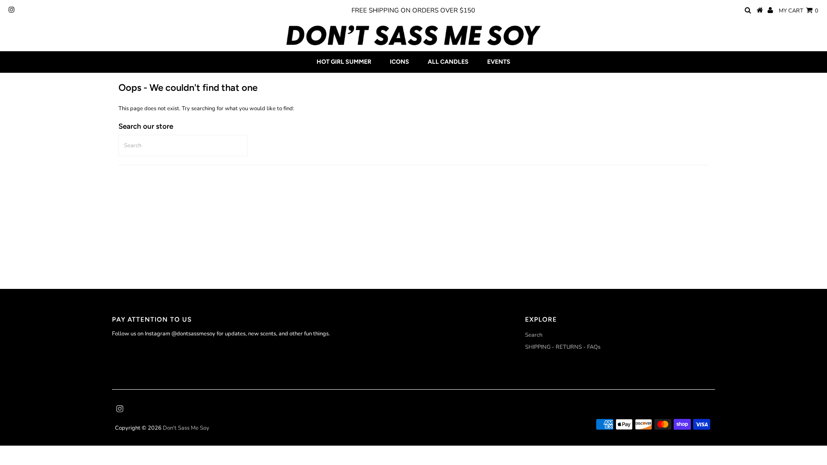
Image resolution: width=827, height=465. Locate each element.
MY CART (798, 11)
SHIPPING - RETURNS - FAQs (562, 347)
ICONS (399, 61)
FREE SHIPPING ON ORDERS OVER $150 (413, 10)
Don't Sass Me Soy (186, 428)
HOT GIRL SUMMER (344, 61)
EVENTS (498, 61)
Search (533, 335)
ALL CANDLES (448, 61)
